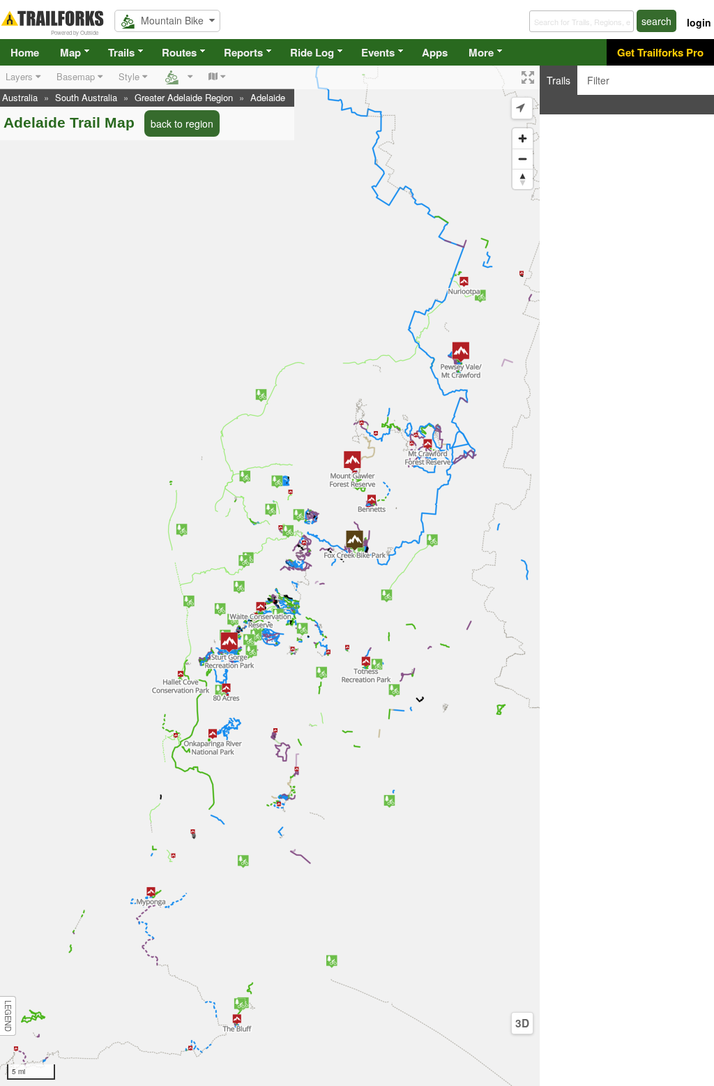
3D (522, 1023)
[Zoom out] (522, 159)
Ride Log (312, 52)
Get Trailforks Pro (660, 52)
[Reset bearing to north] (522, 179)
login (699, 22)
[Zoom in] (522, 138)
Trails (121, 52)
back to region (182, 123)
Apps (435, 52)
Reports (243, 52)
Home (24, 52)
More (481, 52)
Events (378, 52)
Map (70, 52)
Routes (179, 52)
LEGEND (8, 1016)
